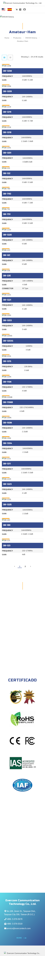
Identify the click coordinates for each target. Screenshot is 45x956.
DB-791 (6, 214)
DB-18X (6, 525)
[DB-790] (22, 188)
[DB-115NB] (22, 397)
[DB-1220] (22, 229)
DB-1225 (7, 504)
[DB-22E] (22, 270)
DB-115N (7, 382)
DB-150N (7, 422)
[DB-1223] (22, 479)
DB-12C (6, 255)
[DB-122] (22, 168)
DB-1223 (7, 484)
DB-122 (6, 173)
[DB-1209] (22, 86)
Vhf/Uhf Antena (31, 38)
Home (7, 38)
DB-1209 (7, 91)
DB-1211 (7, 463)
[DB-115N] (22, 376)
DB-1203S (8, 341)
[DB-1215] (22, 356)
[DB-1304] (22, 438)
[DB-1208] (22, 65)
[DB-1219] (22, 106)
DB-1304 (7, 443)
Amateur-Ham (22, 41)
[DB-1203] (22, 315)
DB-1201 (7, 153)
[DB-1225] (22, 499)
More (19, 938)
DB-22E (7, 275)
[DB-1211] (22, 458)
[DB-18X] (22, 520)
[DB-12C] (22, 250)
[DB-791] (22, 209)
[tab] (4, 57)
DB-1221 (7, 300)
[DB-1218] (22, 127)
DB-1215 (7, 361)
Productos (17, 38)
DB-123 (6, 545)
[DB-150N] (22, 417)
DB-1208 (7, 71)
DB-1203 (7, 320)
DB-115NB (8, 402)
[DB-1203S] (22, 335)
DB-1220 (7, 235)
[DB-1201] (22, 147)
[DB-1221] (22, 294)
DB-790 (7, 194)
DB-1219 (7, 112)
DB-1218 (7, 132)
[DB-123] (22, 540)
